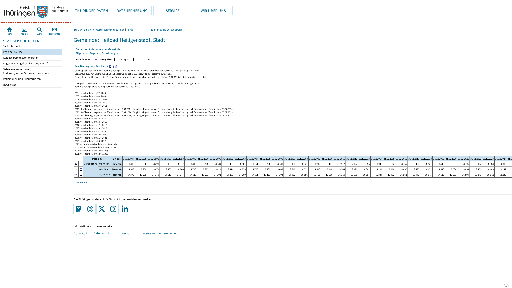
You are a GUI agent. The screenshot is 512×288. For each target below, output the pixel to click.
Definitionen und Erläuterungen (21, 79)
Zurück (78, 30)
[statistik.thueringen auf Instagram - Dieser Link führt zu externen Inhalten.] (114, 209)
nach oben (81, 182)
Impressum (124, 233)
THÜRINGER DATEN (90, 10)
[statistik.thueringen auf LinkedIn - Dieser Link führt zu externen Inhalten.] (126, 209)
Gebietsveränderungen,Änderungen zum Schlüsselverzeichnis (25, 71)
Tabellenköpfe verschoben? (165, 30)
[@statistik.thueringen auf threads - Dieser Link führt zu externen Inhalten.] (91, 209)
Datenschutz (102, 233)
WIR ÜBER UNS (210, 10)
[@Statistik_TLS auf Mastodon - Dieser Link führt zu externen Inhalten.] (79, 209)
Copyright (80, 233)
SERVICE (166, 10)
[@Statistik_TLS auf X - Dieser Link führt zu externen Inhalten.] (102, 209)
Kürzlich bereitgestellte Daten (20, 58)
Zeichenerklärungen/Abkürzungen (104, 30)
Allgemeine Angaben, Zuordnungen (24, 63)
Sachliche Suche (12, 46)
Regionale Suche (12, 52)
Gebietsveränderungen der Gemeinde (98, 49)
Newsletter (9, 85)
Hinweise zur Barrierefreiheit (158, 233)
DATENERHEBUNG (130, 10)
